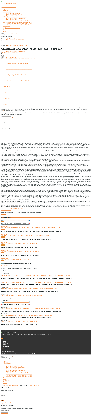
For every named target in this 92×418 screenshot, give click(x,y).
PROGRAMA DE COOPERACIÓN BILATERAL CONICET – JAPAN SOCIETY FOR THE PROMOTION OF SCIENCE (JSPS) (29, 291)
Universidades (6, 346)
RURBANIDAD (17, 208)
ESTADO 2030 (6, 98)
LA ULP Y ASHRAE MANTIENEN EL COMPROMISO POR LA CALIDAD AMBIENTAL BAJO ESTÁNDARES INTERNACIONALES (31, 232)
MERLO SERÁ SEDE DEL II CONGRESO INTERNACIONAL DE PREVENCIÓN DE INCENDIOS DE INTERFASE (26, 239)
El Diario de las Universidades (11, 353)
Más (2, 335)
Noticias (9, 52)
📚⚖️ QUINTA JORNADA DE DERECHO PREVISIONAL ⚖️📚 (15, 224)
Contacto (5, 31)
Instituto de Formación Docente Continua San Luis (17, 63)
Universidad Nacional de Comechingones (15, 39)
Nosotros (5, 16)
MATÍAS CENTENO (9, 208)
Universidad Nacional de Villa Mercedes (15, 51)
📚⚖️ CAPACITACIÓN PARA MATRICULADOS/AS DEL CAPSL (16, 263)
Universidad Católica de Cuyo (13, 28)
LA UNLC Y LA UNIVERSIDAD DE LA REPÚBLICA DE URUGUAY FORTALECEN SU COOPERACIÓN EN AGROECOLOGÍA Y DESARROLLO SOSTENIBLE (36, 278)
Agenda (5, 104)
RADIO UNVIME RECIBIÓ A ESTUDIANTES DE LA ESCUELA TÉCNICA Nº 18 (19, 247)
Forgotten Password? (6, 403)
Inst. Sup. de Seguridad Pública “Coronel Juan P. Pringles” (19, 75)
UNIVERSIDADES (7, 12)
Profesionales (6, 86)
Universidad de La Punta (11, 57)
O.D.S (4, 92)
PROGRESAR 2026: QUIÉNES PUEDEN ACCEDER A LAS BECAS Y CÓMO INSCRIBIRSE (21, 298)
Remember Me (5, 398)
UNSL (22, 208)
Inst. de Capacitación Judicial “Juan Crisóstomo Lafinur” (19, 69)
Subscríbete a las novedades (7, 351)
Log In (2, 415)
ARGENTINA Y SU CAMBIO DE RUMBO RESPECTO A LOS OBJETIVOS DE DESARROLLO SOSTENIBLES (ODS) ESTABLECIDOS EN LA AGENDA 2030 (36, 285)
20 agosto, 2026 (4, 266)
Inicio (4, 9)
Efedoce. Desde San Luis (34, 353)
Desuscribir (3, 214)
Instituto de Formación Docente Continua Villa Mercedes (19, 80)
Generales (5, 45)
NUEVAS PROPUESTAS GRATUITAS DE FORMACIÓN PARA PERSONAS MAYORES (20, 255)
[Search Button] (12, 356)
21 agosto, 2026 (4, 226)
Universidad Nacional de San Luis (14, 34)
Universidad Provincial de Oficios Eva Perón (16, 45)
